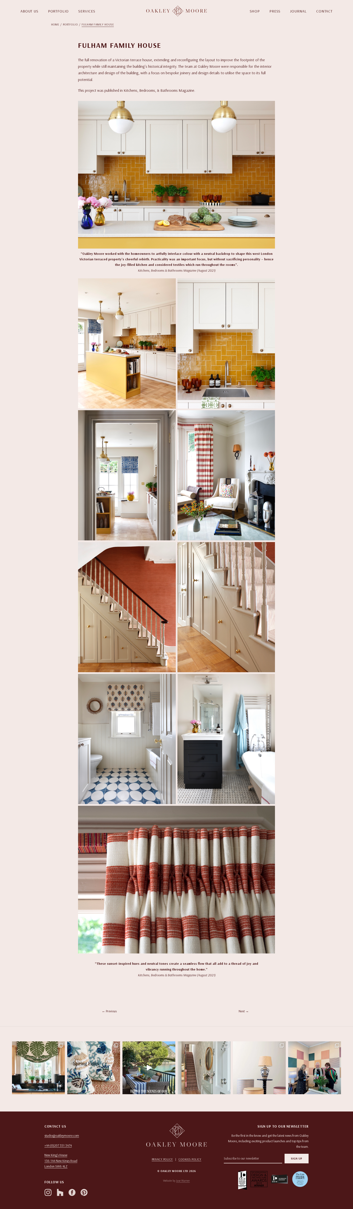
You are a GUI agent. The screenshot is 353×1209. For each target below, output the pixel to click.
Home (55, 24)
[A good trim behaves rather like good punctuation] (38, 1067)
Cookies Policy (189, 1159)
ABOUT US (29, 11)
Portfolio (70, 24)
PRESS (274, 11)
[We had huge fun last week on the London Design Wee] (314, 1067)
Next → (244, 1011)
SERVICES (86, 11)
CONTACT (324, 11)
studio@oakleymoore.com (61, 1135)
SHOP (255, 11)
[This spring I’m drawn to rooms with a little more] (93, 1067)
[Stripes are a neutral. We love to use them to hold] (204, 1067)
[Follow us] (48, 1192)
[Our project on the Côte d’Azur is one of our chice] (148, 1067)
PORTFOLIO (58, 11)
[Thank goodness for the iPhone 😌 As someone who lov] (259, 1067)
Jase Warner (183, 1180)
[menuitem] (57, 24)
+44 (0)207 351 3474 (58, 1145)
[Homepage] (176, 11)
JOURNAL (298, 11)
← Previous (109, 1011)
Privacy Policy (162, 1159)
